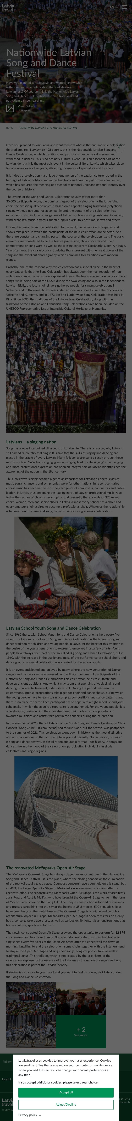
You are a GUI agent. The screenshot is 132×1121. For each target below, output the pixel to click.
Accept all (66, 1092)
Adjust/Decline (66, 1104)
